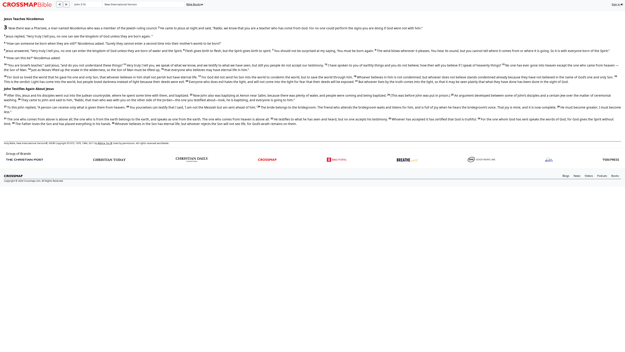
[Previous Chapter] (59, 4)
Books (615, 176)
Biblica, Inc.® (105, 143)
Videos (589, 176)
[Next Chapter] (66, 4)
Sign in (616, 4)
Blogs (565, 176)
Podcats (602, 176)
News (577, 176)
